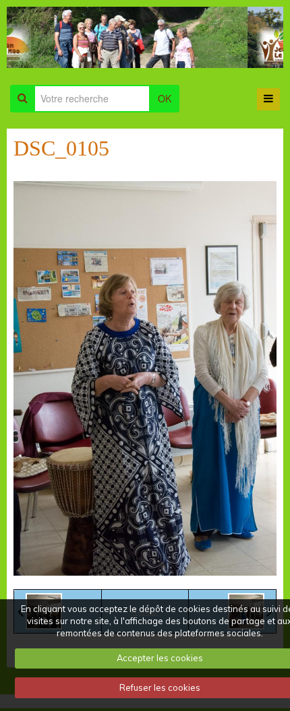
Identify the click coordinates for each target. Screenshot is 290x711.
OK (164, 98)
